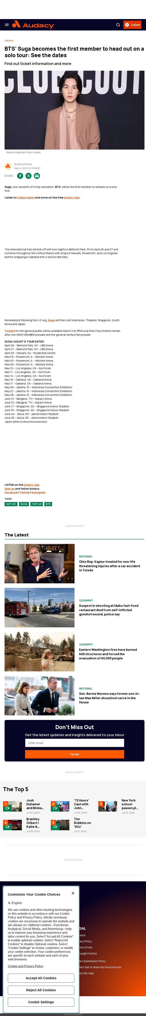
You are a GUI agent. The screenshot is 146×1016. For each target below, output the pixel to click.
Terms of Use (83, 947)
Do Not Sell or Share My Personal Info (98, 967)
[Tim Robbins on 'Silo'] (60, 825)
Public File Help (84, 973)
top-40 (36, 504)
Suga (51, 320)
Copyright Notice (86, 953)
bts (48, 504)
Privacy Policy (83, 941)
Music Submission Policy (90, 961)
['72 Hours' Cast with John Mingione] (60, 806)
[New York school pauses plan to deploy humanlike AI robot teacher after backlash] (107, 806)
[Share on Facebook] (20, 176)
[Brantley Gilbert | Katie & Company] (12, 825)
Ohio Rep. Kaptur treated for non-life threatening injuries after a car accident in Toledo (109, 566)
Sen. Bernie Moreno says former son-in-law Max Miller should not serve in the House (109, 698)
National (9, 40)
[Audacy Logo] (33, 25)
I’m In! (74, 754)
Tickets (10, 331)
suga (24, 504)
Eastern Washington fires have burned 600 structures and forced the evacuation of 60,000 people (108, 654)
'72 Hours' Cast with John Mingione (81, 806)
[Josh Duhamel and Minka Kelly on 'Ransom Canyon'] (12, 806)
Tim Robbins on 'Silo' (82, 823)
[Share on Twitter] (28, 176)
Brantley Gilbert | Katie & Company (33, 825)
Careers (80, 935)
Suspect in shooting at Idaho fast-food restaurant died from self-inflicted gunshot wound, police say (108, 610)
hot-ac (11, 504)
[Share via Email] (37, 176)
